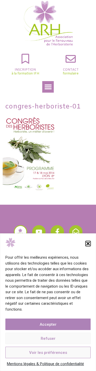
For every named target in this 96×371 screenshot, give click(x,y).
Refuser (48, 338)
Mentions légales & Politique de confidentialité (45, 364)
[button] (88, 243)
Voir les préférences (48, 352)
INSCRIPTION (25, 70)
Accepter (48, 324)
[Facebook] (57, 231)
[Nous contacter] (75, 231)
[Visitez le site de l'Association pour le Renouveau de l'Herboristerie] (20, 231)
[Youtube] (39, 231)
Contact (71, 70)
